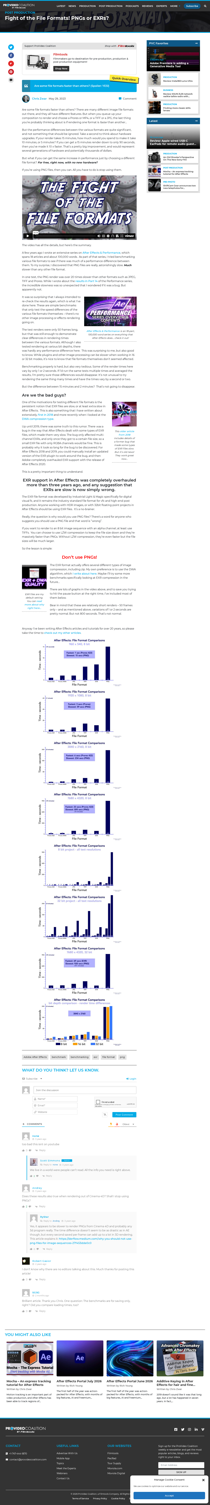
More (174, 6)
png (122, 1057)
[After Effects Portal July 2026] (80, 1358)
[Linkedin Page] (196, 1429)
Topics (60, 1463)
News (72, 6)
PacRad (111, 1458)
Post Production (110, 6)
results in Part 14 (86, 281)
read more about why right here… (34, 605)
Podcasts (132, 6)
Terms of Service (80, 1498)
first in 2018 (45, 414)
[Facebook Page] (175, 1429)
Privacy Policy (100, 1498)
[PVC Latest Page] (196, 121)
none (55, 1164)
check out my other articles (62, 632)
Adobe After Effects (35, 1057)
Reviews (147, 6)
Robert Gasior (41, 1261)
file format (108, 1057)
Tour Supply (114, 1463)
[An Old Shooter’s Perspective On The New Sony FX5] (154, 157)
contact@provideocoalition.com (28, 1459)
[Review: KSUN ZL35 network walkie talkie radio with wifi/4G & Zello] (154, 93)
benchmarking (80, 1057)
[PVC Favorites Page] (196, 43)
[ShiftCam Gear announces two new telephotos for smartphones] (154, 185)
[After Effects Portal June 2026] (130, 1358)
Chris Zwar (39, 98)
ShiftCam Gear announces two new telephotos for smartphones (179, 188)
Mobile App (63, 1458)
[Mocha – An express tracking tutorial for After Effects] (154, 171)
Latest (61, 6)
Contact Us (63, 1478)
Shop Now (61, 68)
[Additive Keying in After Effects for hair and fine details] (180, 1358)
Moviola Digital (116, 1473)
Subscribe (192, 6)
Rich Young (76, 1385)
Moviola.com (114, 1468)
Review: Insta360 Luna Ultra (178, 81)
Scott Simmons (50, 1160)
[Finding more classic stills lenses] (154, 107)
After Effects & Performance (101, 252)
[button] (203, 1479)
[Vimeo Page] (202, 1429)
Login (132, 1078)
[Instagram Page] (189, 1429)
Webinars (62, 1473)
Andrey (37, 1187)
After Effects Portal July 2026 (79, 1381)
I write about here (84, 573)
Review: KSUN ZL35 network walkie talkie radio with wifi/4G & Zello (178, 96)
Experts (161, 6)
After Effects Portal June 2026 (130, 1381)
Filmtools (112, 1453)
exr (95, 1057)
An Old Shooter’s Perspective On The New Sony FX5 (178, 158)
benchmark (59, 1057)
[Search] (205, 6)
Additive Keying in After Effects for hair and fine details (175, 1384)
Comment (129, 98)
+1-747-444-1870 (18, 1453)
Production (87, 6)
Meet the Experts (66, 1468)
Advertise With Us (67, 1453)
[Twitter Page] (182, 1429)
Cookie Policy (118, 1498)
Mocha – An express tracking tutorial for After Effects (178, 172)
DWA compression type (37, 419)
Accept (169, 1495)
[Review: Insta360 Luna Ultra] (154, 79)
